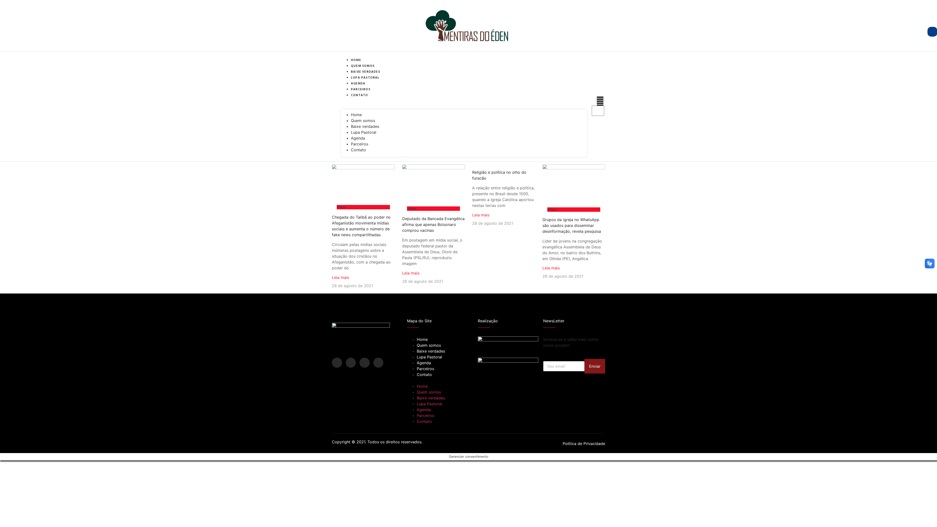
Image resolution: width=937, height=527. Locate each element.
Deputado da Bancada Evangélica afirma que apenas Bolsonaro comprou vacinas (433, 224)
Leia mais (340, 277)
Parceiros (360, 89)
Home (356, 59)
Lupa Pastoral (365, 77)
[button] (464, 100)
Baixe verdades (365, 71)
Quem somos (363, 65)
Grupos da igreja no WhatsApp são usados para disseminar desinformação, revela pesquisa (571, 225)
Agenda (358, 83)
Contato (359, 94)
